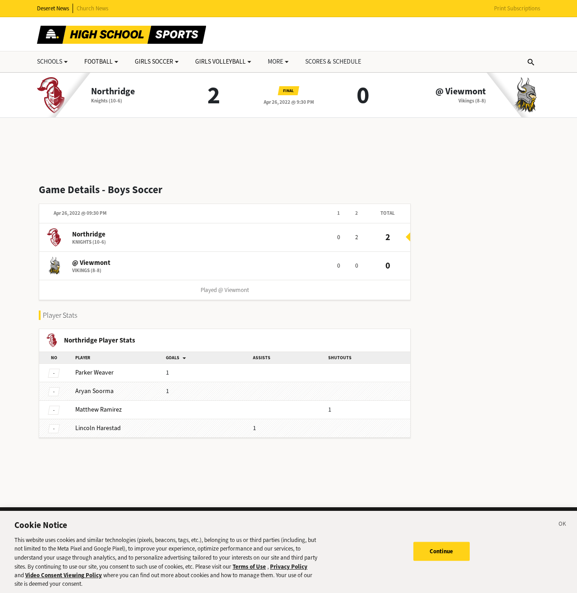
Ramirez (98, 409)
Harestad (98, 428)
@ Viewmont (460, 91)
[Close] (562, 525)
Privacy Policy (288, 566)
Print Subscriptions (517, 8)
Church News (92, 8)
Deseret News (53, 8)
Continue (441, 551)
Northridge (113, 91)
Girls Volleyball (220, 61)
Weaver (94, 372)
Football (98, 61)
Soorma (94, 391)
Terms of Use (249, 566)
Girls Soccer (154, 61)
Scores (333, 61)
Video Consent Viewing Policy (63, 575)
